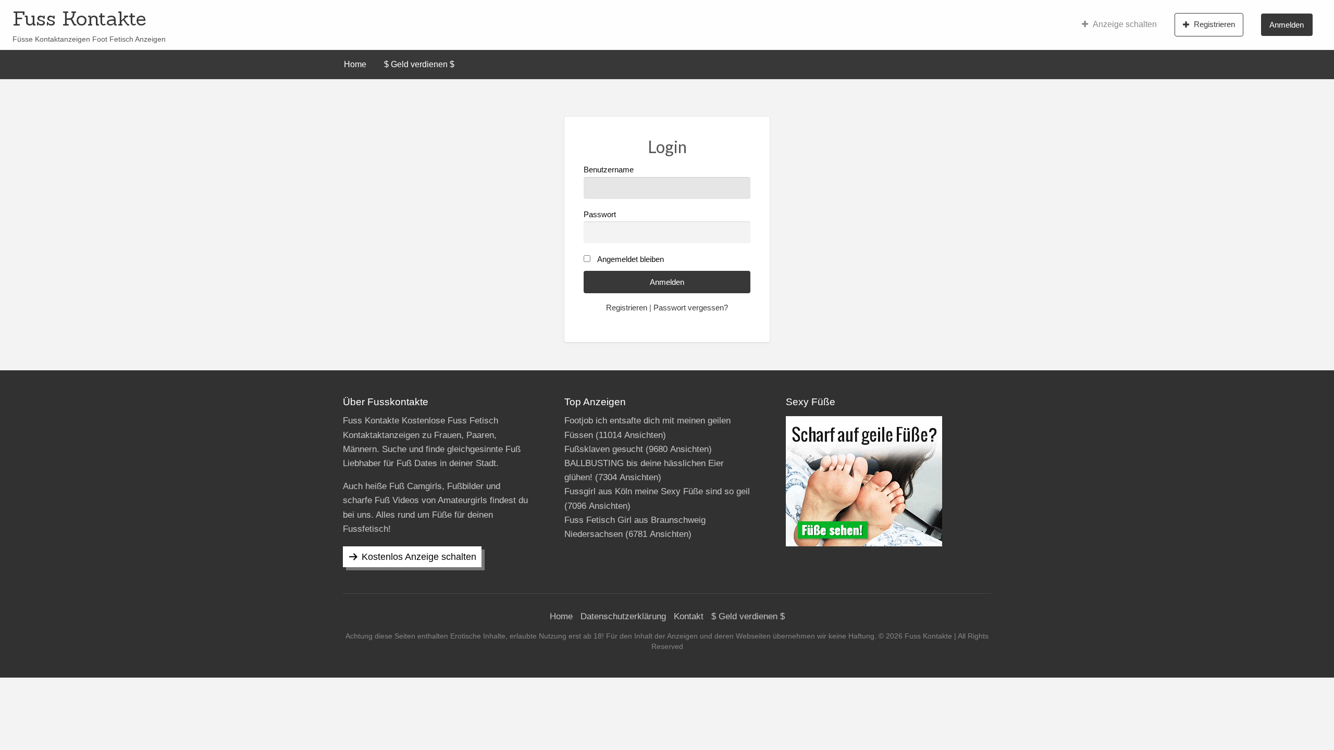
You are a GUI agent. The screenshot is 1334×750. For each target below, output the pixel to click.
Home (355, 64)
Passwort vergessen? (690, 308)
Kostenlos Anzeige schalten (419, 557)
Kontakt (688, 616)
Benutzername (609, 170)
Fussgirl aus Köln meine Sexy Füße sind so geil (657, 491)
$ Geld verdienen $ (419, 64)
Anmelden (1286, 24)
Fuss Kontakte (79, 18)
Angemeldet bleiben (630, 259)
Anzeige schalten (1125, 24)
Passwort (600, 214)
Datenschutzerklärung (623, 616)
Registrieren (1214, 24)
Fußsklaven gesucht (603, 449)
